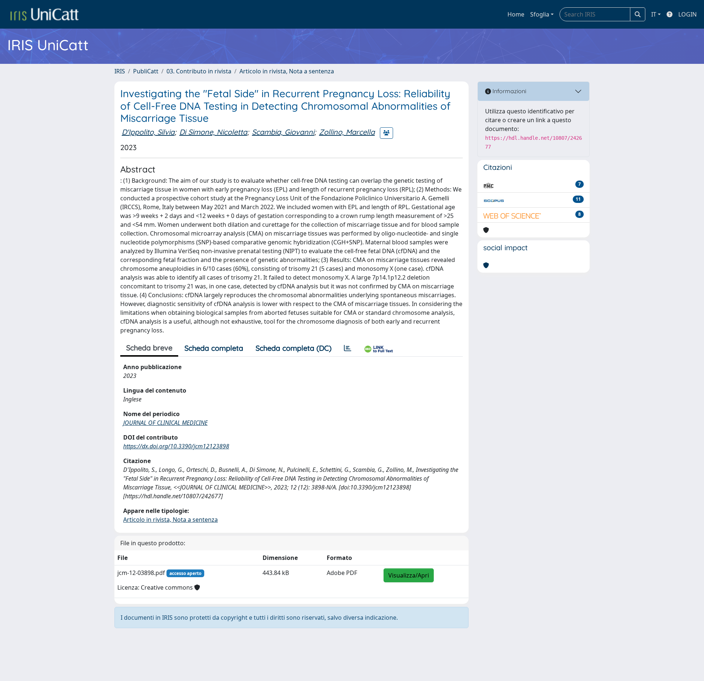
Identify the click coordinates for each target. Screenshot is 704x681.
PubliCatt (145, 71)
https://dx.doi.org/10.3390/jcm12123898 (176, 446)
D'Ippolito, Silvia (148, 131)
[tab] (348, 348)
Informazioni (508, 91)
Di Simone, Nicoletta (213, 131)
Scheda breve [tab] (149, 347)
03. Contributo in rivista (198, 71)
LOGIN (687, 14)
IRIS (119, 71)
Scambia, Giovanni (283, 131)
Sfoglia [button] (539, 14)
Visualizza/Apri (408, 575)
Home (515, 14)
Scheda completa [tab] (213, 348)
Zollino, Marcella (347, 131)
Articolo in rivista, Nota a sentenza (286, 71)
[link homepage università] (44, 14)
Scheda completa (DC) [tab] (293, 348)
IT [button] (653, 14)
